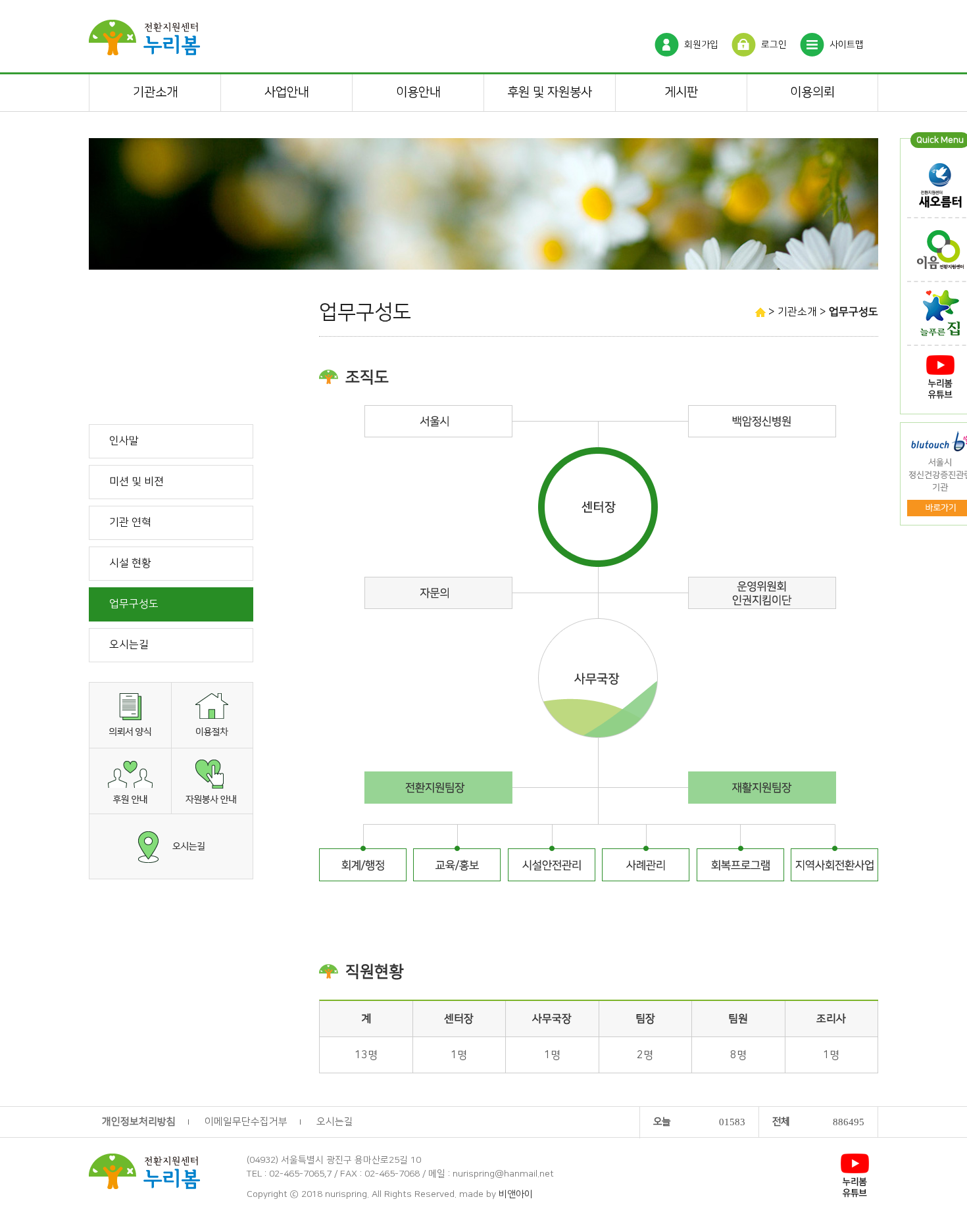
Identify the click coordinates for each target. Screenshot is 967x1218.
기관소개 (155, 92)
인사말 (124, 441)
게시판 (681, 92)
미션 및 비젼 (136, 481)
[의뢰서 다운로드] (130, 714)
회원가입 (701, 44)
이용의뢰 (812, 92)
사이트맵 (847, 44)
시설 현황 (130, 563)
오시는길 (129, 644)
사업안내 (286, 92)
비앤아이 (516, 1194)
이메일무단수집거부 (246, 1121)
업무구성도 (134, 604)
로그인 (774, 44)
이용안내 (418, 92)
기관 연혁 (130, 522)
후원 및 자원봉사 (549, 92)
